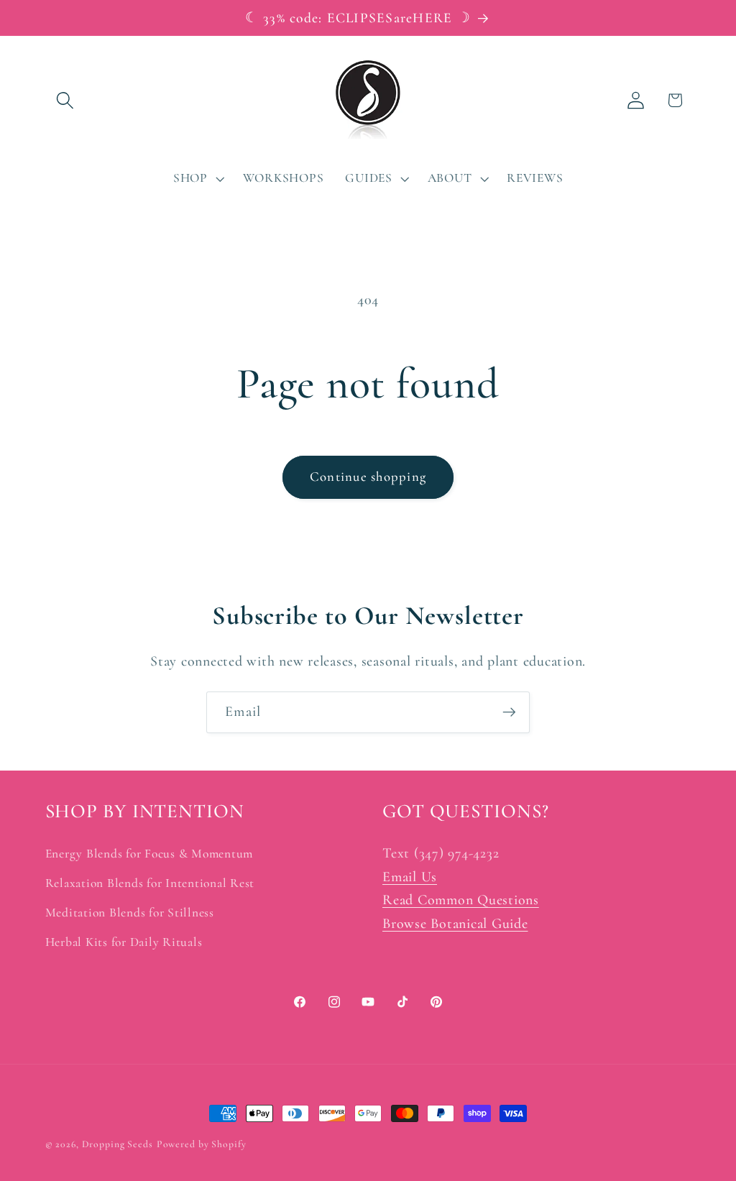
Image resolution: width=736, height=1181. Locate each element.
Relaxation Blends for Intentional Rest (150, 883)
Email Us (409, 877)
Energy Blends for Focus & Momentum (149, 853)
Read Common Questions (460, 900)
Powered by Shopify (202, 1144)
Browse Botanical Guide (455, 923)
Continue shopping (368, 476)
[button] (65, 100)
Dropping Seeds (117, 1144)
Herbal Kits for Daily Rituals (124, 942)
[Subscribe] (509, 712)
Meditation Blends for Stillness (129, 912)
